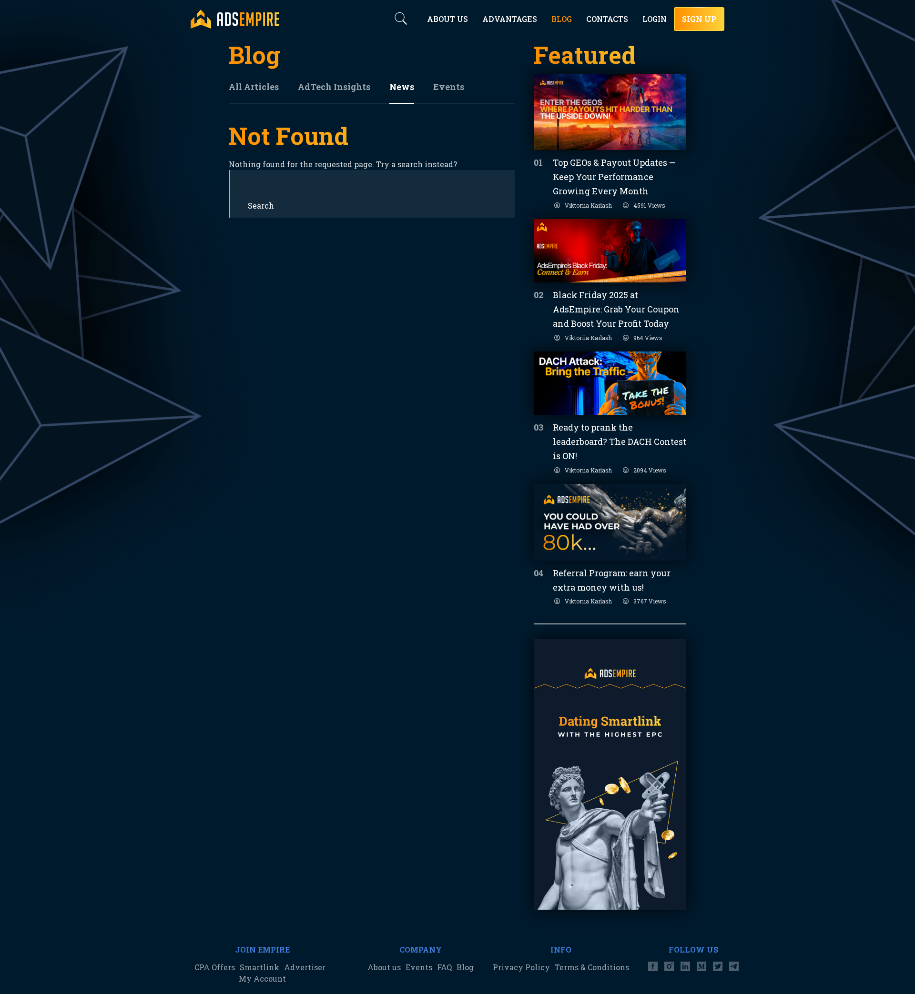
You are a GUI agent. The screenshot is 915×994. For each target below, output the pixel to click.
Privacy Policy (521, 967)
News (401, 86)
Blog (465, 967)
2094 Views (649, 470)
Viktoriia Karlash (588, 205)
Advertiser (304, 967)
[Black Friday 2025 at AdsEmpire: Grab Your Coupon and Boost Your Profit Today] (610, 250)
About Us (447, 19)
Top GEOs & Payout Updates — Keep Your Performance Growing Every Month (614, 177)
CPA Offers (214, 967)
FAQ (444, 967)
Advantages (509, 19)
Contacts (607, 19)
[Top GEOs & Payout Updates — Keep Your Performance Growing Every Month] (610, 112)
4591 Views (649, 205)
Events (448, 86)
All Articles (254, 86)
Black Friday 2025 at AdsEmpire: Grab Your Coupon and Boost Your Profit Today (616, 309)
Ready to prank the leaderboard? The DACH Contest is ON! (619, 442)
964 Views (647, 337)
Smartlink (259, 967)
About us (384, 967)
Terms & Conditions (592, 967)
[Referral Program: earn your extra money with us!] (610, 522)
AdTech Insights (334, 86)
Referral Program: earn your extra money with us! (612, 580)
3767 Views (649, 601)
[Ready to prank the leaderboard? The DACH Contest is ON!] (610, 383)
